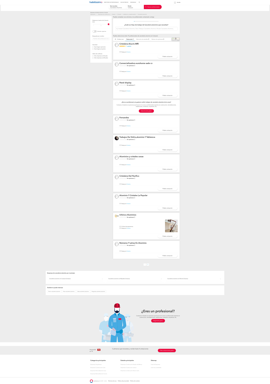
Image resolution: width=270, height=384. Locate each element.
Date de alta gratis (146, 111)
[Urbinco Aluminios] (117, 216)
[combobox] (117, 7)
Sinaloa (113, 14)
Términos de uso (112, 381)
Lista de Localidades (156, 367)
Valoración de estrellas (142, 39)
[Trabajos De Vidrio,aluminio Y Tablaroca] (117, 138)
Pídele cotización (167, 56)
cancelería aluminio (54, 291)
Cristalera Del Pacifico (129, 176)
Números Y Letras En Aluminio (133, 243)
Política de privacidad (123, 381)
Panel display (125, 83)
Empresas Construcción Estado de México (131, 364)
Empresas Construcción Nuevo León (130, 370)
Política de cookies (135, 381)
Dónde (129, 6)
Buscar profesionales (153, 7)
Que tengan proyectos (100, 49)
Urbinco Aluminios (127, 215)
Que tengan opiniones (100, 47)
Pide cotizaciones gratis (167, 350)
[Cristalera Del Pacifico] (117, 177)
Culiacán (119, 14)
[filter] (101, 24)
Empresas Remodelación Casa (98, 370)
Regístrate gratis (158, 320)
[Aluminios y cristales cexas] (117, 158)
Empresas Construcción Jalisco (128, 367)
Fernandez (124, 118)
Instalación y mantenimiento (129, 14)
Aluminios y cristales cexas (131, 157)
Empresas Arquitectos (96, 364)
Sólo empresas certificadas (101, 57)
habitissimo (92, 14)
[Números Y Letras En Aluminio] (117, 244)
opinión (128, 46)
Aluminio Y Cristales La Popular (133, 196)
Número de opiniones (157, 39)
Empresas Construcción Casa (97, 367)
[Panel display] (117, 84)
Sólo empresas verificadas (101, 56)
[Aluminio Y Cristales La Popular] (117, 196)
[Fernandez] (117, 119)
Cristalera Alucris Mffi (129, 44)
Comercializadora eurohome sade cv (135, 63)
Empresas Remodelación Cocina (98, 373)
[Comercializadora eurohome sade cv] (117, 64)
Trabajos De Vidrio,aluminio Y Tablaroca (137, 137)
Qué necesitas (113, 6)
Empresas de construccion (104, 14)
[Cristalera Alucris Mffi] (117, 45)
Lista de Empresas (155, 364)
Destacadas (129, 39)
